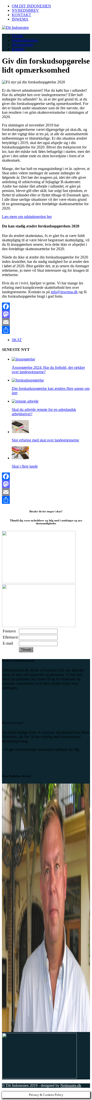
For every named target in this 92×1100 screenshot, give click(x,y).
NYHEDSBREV (25, 10)
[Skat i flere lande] (20, 458)
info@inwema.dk (64, 292)
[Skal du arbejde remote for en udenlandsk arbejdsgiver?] (25, 401)
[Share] (46, 330)
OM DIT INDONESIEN (31, 6)
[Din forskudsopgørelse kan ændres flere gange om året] (28, 380)
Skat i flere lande (25, 466)
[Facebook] (46, 306)
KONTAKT (21, 15)
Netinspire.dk (70, 1085)
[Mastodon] (46, 314)
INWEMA (20, 19)
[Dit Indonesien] (46, 27)
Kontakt (18, 49)
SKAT (17, 340)
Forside (17, 36)
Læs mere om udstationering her (27, 216)
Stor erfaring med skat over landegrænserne (45, 440)
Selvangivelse (22, 45)
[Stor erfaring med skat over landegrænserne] (20, 432)
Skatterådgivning (25, 40)
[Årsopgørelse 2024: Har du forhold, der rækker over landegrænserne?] (23, 359)
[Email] (46, 322)
